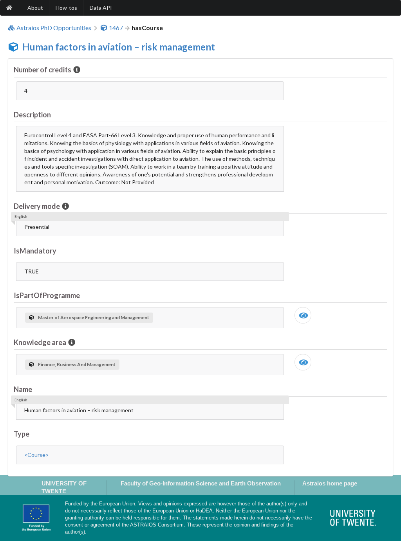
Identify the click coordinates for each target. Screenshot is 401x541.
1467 (116, 28)
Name (23, 389)
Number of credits (42, 69)
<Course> (36, 454)
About (35, 7)
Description (32, 114)
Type (21, 434)
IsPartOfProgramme (47, 295)
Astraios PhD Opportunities (53, 28)
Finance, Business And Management (77, 364)
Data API (101, 7)
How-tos (66, 7)
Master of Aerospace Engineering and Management (93, 317)
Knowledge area (40, 342)
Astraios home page (329, 483)
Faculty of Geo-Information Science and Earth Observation (201, 483)
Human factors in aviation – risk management (118, 46)
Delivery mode (37, 206)
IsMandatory (35, 250)
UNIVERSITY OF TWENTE (64, 487)
